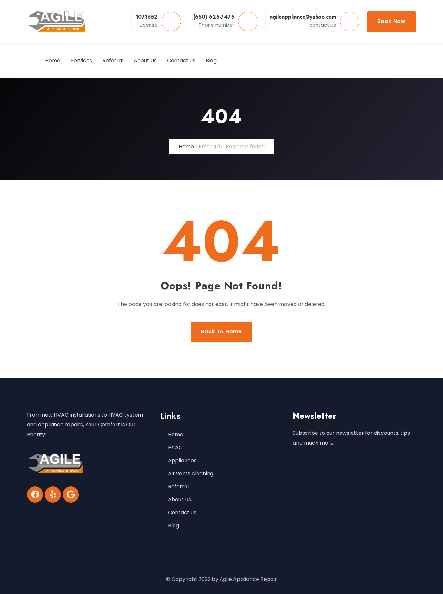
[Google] (71, 494)
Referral (178, 486)
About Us (179, 499)
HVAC (175, 447)
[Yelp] (53, 494)
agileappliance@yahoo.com (303, 16)
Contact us (182, 512)
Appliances (182, 460)
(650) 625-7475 (213, 16)
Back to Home (221, 331)
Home (186, 146)
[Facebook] (35, 494)
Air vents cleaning (190, 473)
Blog (173, 525)
